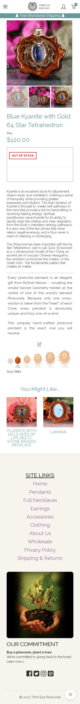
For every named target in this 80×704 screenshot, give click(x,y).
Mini (18, 372)
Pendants (40, 492)
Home (40, 483)
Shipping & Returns (40, 558)
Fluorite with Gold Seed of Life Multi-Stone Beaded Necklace (21, 438)
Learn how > (15, 661)
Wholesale (40, 541)
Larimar (58, 432)
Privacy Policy (40, 550)
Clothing (40, 525)
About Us (40, 533)
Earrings (40, 508)
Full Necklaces (40, 500)
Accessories (40, 517)
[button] (29, 673)
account (63, 6)
